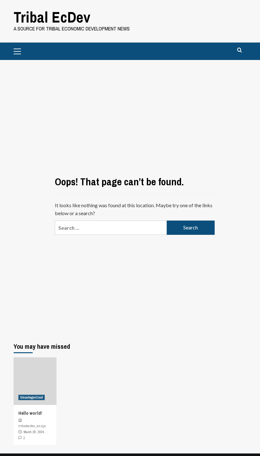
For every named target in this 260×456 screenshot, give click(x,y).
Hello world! (30, 413)
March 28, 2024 (33, 432)
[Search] (240, 50)
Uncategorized (31, 397)
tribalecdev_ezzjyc (32, 426)
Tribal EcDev (52, 17)
